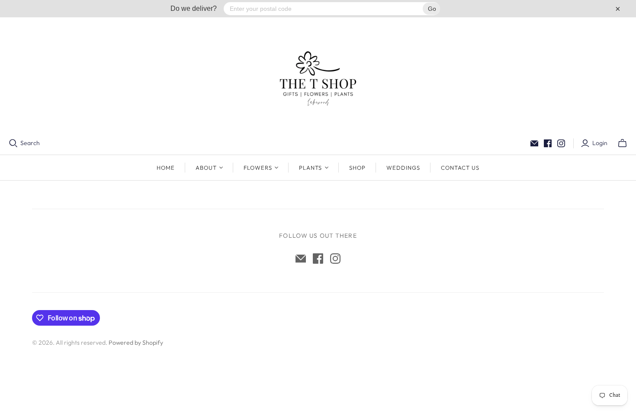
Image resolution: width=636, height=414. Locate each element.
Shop (357, 167)
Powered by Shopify (136, 342)
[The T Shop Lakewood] (318, 78)
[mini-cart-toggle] (622, 143)
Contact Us (460, 167)
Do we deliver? (193, 8)
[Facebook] (547, 143)
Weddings (403, 167)
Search (30, 143)
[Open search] (13, 143)
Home (166, 167)
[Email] (534, 143)
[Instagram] (561, 143)
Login (599, 143)
